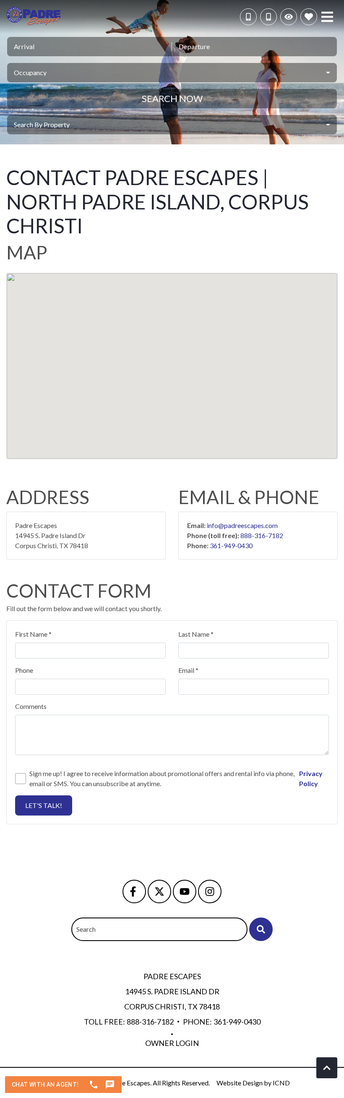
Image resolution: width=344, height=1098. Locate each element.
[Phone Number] (268, 16)
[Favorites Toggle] (308, 16)
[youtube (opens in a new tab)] (184, 891)
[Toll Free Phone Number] (248, 16)
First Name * (33, 634)
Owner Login (172, 1043)
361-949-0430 (231, 545)
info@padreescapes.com (242, 525)
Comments (31, 706)
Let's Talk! (43, 805)
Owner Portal (172, 949)
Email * (188, 670)
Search (86, 929)
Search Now (172, 98)
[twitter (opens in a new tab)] (159, 891)
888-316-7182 (261, 535)
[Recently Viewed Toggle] (288, 16)
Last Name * (196, 634)
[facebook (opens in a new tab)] (134, 891)
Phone (24, 670)
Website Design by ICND (253, 1083)
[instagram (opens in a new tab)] (210, 891)
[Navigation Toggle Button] (327, 17)
